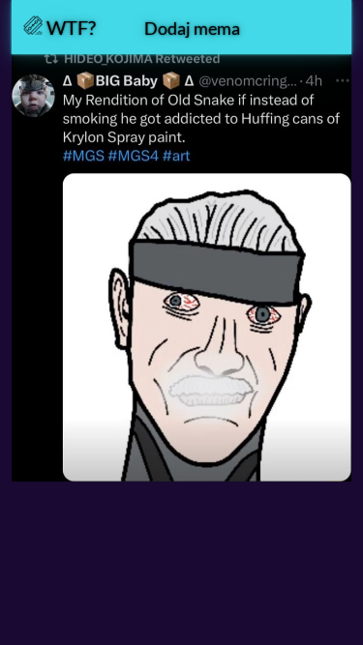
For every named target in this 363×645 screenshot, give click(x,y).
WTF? (69, 27)
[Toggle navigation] (313, 27)
